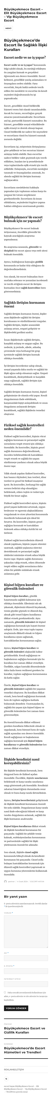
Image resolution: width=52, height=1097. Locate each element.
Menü (8, 28)
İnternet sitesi (12, 979)
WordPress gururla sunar (17, 1092)
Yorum (8, 913)
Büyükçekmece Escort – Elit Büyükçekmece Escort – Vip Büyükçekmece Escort (25, 14)
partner (11, 881)
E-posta (9, 966)
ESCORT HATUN (37, 881)
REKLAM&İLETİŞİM (14, 1069)
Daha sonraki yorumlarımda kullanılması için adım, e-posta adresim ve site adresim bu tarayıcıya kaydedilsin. (25, 996)
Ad (6, 953)
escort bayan (9, 1086)
